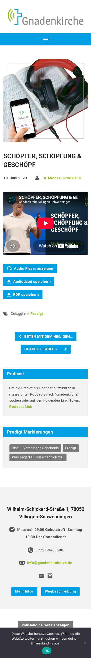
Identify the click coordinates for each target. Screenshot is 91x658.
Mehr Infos (24, 591)
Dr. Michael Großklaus (61, 178)
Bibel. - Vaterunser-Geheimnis (35, 448)
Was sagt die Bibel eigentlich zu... (38, 457)
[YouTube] (41, 575)
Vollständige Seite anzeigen (45, 625)
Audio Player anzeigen (33, 268)
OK (46, 651)
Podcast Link (20, 407)
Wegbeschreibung (60, 591)
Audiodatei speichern (31, 281)
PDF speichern (25, 294)
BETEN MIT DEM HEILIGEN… (48, 336)
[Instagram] (50, 575)
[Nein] (85, 642)
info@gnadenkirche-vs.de (49, 563)
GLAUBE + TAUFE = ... (43, 349)
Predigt (36, 313)
